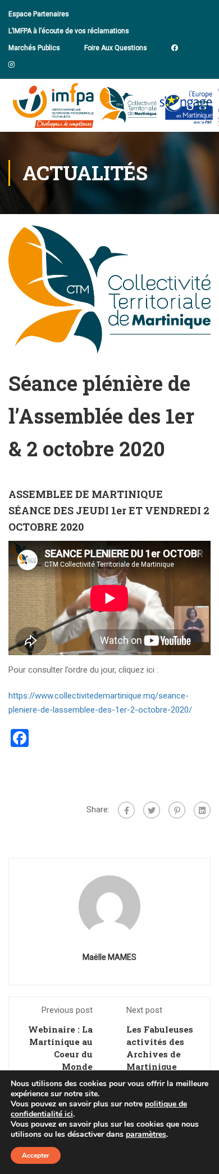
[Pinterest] (176, 810)
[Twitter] (151, 810)
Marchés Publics (34, 48)
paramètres (146, 1134)
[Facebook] (126, 810)
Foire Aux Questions (115, 48)
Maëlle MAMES (109, 957)
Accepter (35, 1155)
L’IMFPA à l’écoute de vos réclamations (68, 31)
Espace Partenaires (38, 14)
